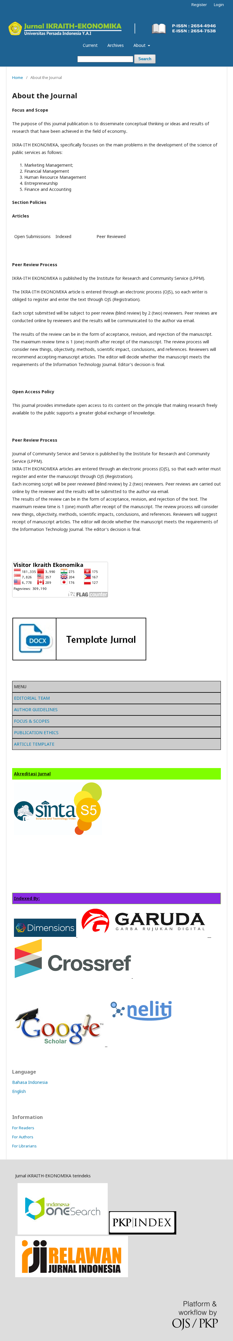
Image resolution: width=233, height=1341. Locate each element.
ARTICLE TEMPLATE (34, 744)
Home (17, 77)
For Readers (23, 1127)
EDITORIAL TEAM (32, 698)
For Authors (22, 1137)
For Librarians (24, 1146)
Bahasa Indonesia (30, 1082)
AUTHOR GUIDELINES (36, 709)
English (19, 1091)
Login (219, 4)
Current (90, 45)
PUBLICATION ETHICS (36, 732)
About (140, 45)
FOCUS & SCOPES (31, 721)
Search (144, 59)
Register (199, 4)
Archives (115, 45)
